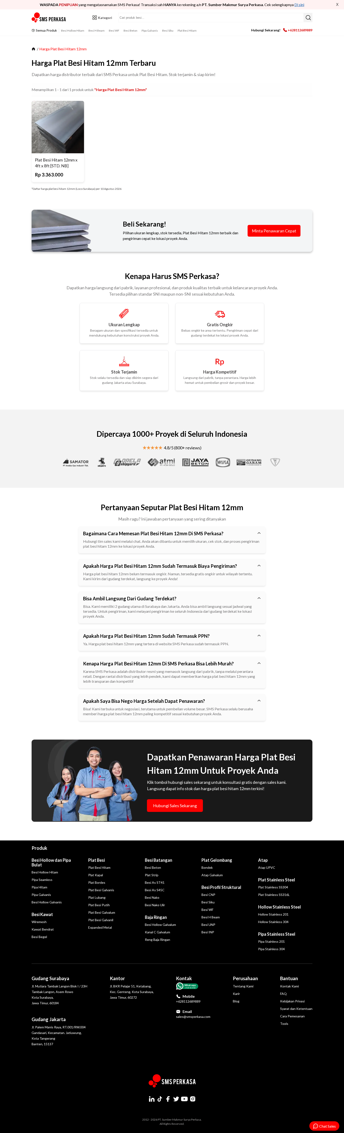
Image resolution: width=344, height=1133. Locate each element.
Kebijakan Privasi (292, 1001)
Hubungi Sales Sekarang (175, 805)
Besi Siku (167, 30)
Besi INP (207, 932)
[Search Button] (308, 17)
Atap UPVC (266, 867)
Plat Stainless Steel (276, 879)
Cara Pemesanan (292, 1016)
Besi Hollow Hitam (72, 30)
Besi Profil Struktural (221, 887)
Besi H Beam (96, 30)
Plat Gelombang (216, 860)
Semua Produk (46, 30)
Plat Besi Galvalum (101, 912)
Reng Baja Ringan (157, 940)
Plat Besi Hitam (187, 30)
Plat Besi (96, 860)
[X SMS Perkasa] (176, 1098)
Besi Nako (152, 897)
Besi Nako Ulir (155, 905)
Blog (236, 1001)
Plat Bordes (96, 882)
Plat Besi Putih (99, 905)
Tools (284, 1024)
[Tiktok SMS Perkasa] (159, 1098)
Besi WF (114, 30)
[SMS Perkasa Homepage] (49, 17)
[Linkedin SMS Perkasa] (151, 1098)
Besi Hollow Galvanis (47, 902)
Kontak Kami (289, 986)
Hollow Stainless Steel (279, 907)
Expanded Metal (100, 927)
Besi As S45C (155, 890)
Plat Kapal (95, 875)
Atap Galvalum (212, 875)
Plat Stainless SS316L (274, 895)
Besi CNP (208, 895)
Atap (263, 860)
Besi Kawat (42, 914)
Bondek (207, 867)
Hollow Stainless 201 (273, 914)
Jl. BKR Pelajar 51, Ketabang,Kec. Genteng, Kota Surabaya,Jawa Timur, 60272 (132, 991)
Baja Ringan (156, 917)
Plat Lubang (97, 897)
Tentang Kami (243, 986)
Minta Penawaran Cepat (274, 230)
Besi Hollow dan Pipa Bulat (51, 862)
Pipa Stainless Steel (276, 934)
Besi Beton (130, 30)
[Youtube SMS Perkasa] (184, 1098)
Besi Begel (39, 937)
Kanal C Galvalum (157, 932)
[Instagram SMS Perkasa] (192, 1098)
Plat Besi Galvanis (101, 890)
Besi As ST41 (155, 882)
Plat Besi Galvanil (100, 920)
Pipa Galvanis (150, 30)
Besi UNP (208, 925)
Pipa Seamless (42, 880)
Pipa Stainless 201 (271, 941)
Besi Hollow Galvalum (160, 925)
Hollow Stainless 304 (273, 922)
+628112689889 (300, 30)
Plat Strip (151, 875)
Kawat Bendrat (43, 929)
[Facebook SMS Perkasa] (168, 1098)
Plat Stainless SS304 (273, 887)
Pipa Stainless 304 (271, 949)
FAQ (283, 994)
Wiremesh (39, 922)
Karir (236, 994)
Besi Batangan (158, 860)
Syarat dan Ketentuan (296, 1009)
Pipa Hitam (39, 887)
